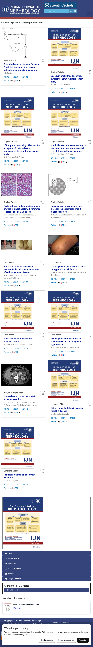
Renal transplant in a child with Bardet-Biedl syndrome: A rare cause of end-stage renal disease (21, 269)
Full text (7, 80)
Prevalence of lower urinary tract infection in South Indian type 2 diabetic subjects (66, 209)
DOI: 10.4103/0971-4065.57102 (16, 77)
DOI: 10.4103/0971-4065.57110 (16, 348)
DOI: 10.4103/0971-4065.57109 (63, 279)
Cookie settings (47, 640)
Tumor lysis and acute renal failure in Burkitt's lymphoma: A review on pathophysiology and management (21, 67)
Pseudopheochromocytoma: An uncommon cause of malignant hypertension (66, 341)
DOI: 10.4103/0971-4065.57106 (16, 221)
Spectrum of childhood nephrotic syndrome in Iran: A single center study (67, 79)
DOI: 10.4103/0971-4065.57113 (63, 418)
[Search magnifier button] (75, 11)
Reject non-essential (66, 640)
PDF (17, 80)
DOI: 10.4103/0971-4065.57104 (16, 161)
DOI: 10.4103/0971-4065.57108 (16, 282)
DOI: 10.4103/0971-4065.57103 (63, 89)
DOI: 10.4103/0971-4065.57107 (63, 221)
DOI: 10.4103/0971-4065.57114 (16, 485)
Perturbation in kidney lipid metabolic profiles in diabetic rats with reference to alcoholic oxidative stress (22, 209)
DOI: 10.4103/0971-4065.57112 (16, 409)
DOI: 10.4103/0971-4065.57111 (63, 351)
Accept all (83, 640)
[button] (89, 14)
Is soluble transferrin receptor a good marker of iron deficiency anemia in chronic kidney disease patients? (68, 148)
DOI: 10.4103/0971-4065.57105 (63, 158)
